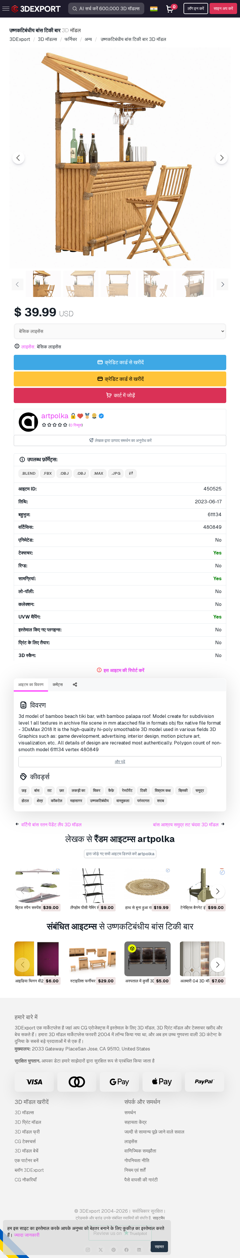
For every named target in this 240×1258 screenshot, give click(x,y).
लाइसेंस (130, 1141)
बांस (37, 790)
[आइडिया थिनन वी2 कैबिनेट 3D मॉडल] (37, 958)
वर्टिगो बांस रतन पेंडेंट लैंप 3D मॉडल (51, 825)
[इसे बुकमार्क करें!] (52, 895)
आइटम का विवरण (31, 684)
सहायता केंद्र (135, 1122)
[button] (218, 892)
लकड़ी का (78, 790)
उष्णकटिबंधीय (99, 800)
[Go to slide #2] (80, 284)
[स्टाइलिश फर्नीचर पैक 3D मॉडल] (92, 958)
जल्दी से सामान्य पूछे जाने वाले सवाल (154, 1132)
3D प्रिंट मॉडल (28, 1122)
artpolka (54, 415)
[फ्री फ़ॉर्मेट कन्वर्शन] (130, 473)
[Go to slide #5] (193, 284)
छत (61, 790)
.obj (64, 473)
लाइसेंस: (28, 347)
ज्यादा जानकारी (27, 1235)
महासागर (76, 800)
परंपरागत (143, 800)
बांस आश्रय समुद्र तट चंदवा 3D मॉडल (186, 825)
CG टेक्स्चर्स (25, 1141)
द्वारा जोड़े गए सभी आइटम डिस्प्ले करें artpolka (120, 853)
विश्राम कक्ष (163, 790)
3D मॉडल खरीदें (32, 1102)
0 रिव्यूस (76, 425)
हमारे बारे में (26, 1017)
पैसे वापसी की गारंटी (141, 1180)
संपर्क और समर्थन (142, 1102)
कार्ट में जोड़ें (124, 395)
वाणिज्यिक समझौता (140, 1151)
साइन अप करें (223, 8)
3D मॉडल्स (24, 1113)
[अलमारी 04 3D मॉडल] (202, 958)
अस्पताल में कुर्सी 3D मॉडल (145, 981)
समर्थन (130, 1113)
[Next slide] (221, 158)
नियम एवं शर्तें (134, 1170)
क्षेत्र (40, 800)
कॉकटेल (56, 800)
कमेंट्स (58, 684)
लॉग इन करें (196, 8)
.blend (28, 473)
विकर (96, 790)
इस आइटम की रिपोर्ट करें (124, 670)
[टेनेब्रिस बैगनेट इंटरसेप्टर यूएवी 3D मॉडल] (202, 885)
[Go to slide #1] (43, 284)
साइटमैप (159, 1218)
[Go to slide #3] (118, 284)
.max (98, 473)
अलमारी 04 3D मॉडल (197, 981)
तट (49, 790)
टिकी (143, 790)
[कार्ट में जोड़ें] (40, 895)
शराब (160, 800)
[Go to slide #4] (155, 284)
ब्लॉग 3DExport (29, 1170)
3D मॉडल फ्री (27, 1132)
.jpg (115, 473)
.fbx (47, 473)
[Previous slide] (18, 158)
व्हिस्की (183, 790)
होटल (25, 800)
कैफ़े (111, 790)
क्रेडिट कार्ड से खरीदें (124, 362)
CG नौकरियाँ (26, 1180)
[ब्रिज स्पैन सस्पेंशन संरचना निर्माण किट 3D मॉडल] (37, 885)
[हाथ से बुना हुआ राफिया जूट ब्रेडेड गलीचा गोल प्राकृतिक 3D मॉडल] (147, 885)
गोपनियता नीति (136, 1160)
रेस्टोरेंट (127, 790)
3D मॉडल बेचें (26, 1151)
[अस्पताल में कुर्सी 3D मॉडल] (147, 958)
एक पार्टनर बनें (26, 1160)
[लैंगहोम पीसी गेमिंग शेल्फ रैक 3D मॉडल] (92, 885)
